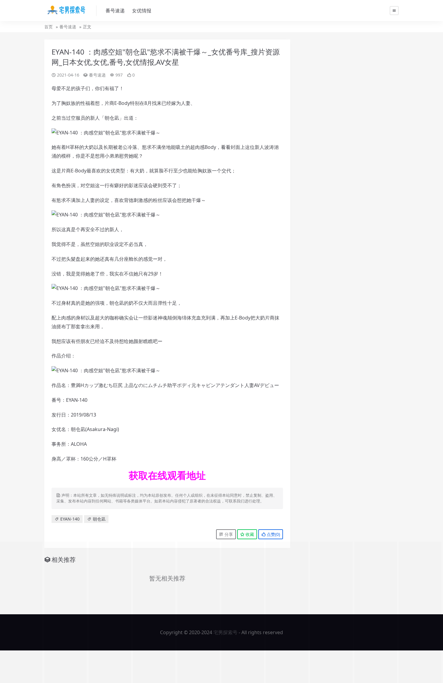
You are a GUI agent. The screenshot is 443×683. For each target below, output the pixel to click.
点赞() (272, 534)
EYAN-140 (70, 519)
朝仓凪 (99, 519)
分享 (228, 534)
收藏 (249, 534)
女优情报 (141, 10)
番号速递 (115, 10)
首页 (48, 27)
